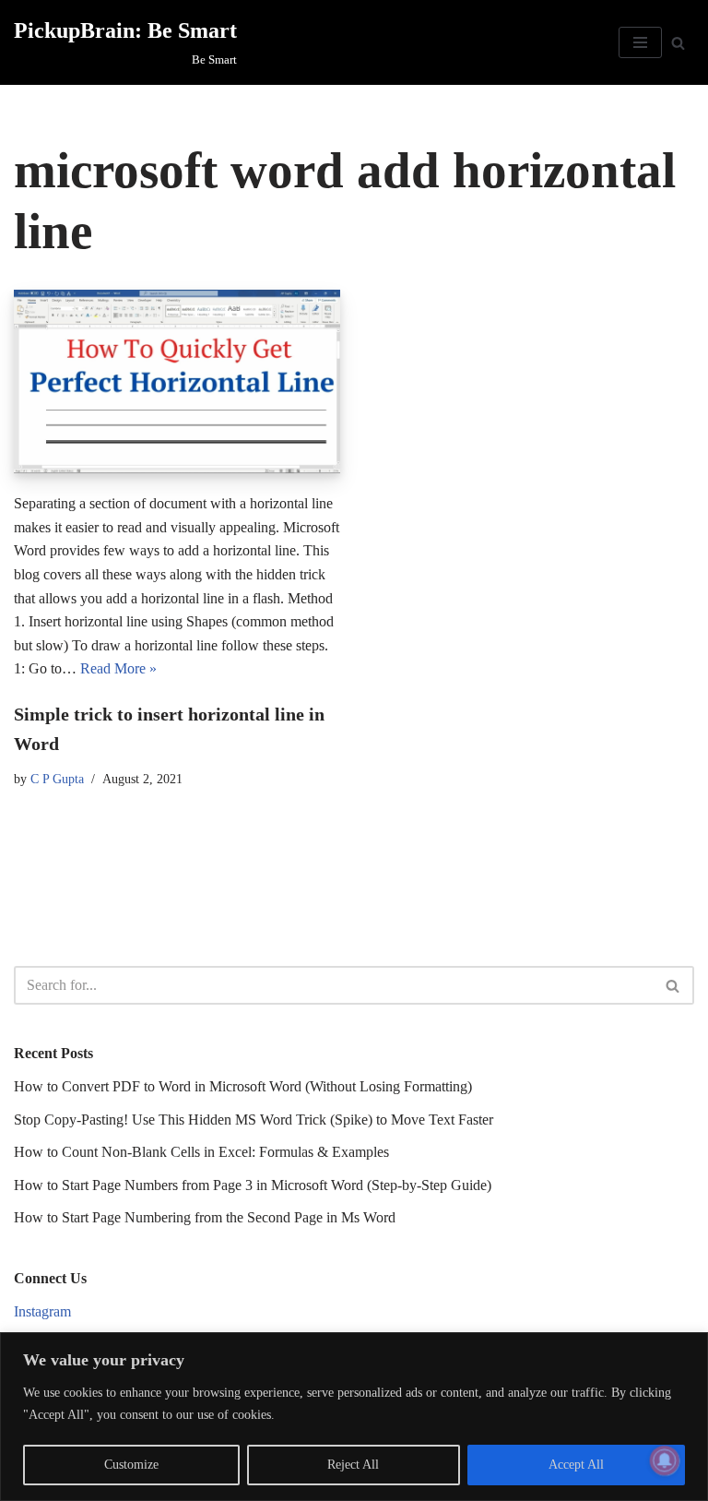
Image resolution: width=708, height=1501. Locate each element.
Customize (131, 1464)
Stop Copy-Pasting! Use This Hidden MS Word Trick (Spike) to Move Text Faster (253, 1119)
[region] (354, 1416)
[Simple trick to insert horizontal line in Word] (177, 381)
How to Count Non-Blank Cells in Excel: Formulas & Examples (201, 1152)
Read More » (118, 668)
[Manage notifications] (664, 1460)
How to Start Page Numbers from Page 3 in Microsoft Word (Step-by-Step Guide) (252, 1185)
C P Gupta (57, 778)
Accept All (576, 1464)
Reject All (353, 1464)
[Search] (678, 43)
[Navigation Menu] (640, 42)
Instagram (42, 1311)
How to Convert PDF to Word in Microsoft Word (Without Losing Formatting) (243, 1086)
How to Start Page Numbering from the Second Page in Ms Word (204, 1217)
